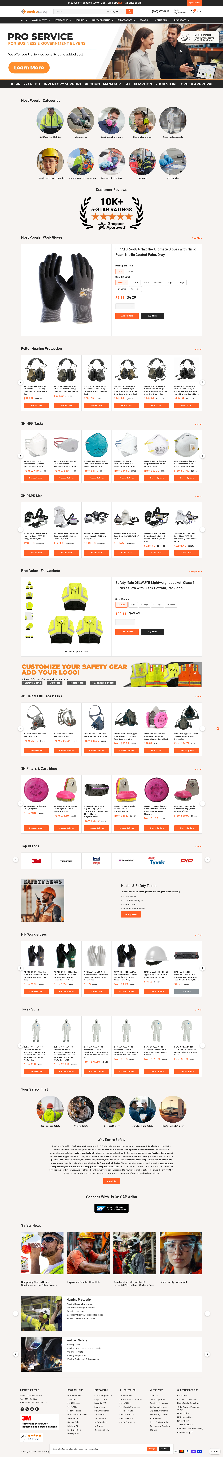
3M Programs (100, 1418)
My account (180, 12)
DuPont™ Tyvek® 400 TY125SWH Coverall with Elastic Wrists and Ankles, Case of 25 (155, 1051)
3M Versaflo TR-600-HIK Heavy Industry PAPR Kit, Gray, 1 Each (95, 536)
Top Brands (99, 1414)
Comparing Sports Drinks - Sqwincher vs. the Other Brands (39, 1283)
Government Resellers (160, 1426)
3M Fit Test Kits (126, 1411)
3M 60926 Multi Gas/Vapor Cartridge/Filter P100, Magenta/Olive (66, 809)
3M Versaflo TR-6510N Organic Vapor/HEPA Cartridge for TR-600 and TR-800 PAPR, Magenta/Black (96, 811)
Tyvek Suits (72, 1399)
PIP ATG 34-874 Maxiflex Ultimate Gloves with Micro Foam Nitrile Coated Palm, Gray (36, 976)
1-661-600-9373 (39, 1402)
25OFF (121, 2)
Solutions (161, 20)
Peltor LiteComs (127, 1418)
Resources (180, 20)
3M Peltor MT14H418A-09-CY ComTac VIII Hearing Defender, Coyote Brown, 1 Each (35, 390)
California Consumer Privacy (190, 1428)
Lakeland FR (72, 1426)
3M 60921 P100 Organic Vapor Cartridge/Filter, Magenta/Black (184, 809)
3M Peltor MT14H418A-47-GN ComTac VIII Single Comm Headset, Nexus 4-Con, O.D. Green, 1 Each (155, 390)
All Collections (100, 1422)
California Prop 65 (185, 1432)
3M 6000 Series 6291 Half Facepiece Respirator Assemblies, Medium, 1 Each (156, 736)
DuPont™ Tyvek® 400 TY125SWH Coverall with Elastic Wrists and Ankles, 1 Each (186, 1051)
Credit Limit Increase (159, 1403)
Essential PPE (100, 1403)
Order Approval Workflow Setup (188, 1408)
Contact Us (182, 1395)
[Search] (129, 11)
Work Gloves (39, 20)
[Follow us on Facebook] (22, 1409)
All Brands (98, 1426)
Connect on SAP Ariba (187, 1399)
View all (198, 349)
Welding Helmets (75, 1351)
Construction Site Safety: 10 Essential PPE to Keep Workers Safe (133, 1283)
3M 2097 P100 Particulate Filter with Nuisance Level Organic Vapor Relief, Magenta (155, 810)
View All (198, 846)
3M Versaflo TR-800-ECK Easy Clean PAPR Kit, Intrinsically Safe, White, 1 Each (185, 537)
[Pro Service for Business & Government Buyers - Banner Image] (111, 25)
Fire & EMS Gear (74, 1430)
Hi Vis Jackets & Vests (77, 1414)
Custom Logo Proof (103, 1395)
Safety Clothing (101, 20)
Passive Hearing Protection (80, 1304)
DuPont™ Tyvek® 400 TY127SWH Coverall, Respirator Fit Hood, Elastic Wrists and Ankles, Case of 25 (96, 1052)
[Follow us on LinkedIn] (37, 1409)
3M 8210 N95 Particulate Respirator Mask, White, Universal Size (155, 464)
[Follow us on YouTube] (32, 1409)
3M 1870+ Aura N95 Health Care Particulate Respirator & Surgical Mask (66, 464)
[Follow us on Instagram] (27, 1409)
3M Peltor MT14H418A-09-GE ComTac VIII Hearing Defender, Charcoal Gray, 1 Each (96, 390)
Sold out (187, 991)
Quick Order (194, 3)
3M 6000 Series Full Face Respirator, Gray (64, 735)
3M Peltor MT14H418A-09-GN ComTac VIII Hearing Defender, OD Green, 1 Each (66, 389)
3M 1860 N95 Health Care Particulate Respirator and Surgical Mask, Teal (96, 464)
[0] (192, 11)
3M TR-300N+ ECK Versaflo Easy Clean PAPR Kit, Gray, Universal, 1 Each (66, 536)
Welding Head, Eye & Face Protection (84, 1348)
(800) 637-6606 (160, 11)
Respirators (61, 20)
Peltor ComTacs (127, 1414)
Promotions (99, 1407)
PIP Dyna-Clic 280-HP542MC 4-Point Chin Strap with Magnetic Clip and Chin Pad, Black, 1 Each (186, 976)
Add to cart (127, 316)
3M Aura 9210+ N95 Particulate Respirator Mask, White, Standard (34, 464)
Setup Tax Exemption (159, 1422)
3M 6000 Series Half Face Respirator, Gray (35, 735)
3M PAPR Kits (72, 1407)
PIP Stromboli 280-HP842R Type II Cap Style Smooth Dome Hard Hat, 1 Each (156, 974)
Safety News (131, 914)
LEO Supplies (73, 1433)
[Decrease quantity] (118, 306)
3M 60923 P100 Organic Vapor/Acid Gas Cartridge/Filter (124, 809)
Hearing (79, 20)
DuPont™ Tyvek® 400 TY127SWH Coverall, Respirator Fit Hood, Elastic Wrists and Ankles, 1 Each (126, 1051)
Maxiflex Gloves (74, 1395)
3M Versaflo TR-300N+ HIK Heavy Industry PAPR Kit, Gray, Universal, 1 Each (35, 536)
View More (197, 238)
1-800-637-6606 (34, 1395)
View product (195, 571)
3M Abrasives (125, 20)
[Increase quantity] (132, 306)
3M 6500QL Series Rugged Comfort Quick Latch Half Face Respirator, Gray (125, 736)
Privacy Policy (183, 1421)
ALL (23, 20)
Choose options (36, 478)
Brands (144, 20)
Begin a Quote (100, 1399)
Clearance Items (102, 1430)
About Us (111, 1181)
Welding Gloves (74, 1344)
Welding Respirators (76, 1355)
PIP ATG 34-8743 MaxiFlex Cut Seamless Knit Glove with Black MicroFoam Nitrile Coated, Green (65, 976)
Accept (152, 1449)
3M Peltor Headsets (76, 1311)
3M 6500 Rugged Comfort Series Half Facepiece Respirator (186, 736)
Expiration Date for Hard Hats (83, 1282)
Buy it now (152, 316)
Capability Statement (159, 1411)
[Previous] (15, 119)
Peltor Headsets (74, 1411)
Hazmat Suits (73, 1422)
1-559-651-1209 (30, 1399)
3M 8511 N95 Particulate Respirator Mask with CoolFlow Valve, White (185, 464)
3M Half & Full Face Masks (131, 1399)
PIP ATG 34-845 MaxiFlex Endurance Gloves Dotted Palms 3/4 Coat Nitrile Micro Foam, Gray (125, 976)
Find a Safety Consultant (173, 1282)
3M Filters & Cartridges (130, 1407)
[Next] (207, 119)
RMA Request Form (185, 1417)
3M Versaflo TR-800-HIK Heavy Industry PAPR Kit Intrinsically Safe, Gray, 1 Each (155, 537)
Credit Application (158, 1399)
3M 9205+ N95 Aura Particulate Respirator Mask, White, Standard (124, 464)
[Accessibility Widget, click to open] (218, 728)
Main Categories (101, 1411)
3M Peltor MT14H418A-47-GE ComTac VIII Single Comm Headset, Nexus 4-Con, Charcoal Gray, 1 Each (186, 390)
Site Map (154, 1430)
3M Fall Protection (127, 1422)
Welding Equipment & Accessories (83, 1359)
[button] (207, 859)
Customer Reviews (158, 1407)
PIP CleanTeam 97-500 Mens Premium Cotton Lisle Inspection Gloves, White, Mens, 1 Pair (96, 976)
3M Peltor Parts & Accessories (81, 1318)
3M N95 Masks (73, 1403)
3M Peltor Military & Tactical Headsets (85, 1314)
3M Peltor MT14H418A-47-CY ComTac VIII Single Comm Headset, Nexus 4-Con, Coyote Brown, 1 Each (125, 390)
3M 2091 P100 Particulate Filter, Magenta (35, 807)
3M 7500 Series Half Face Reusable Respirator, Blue (95, 735)
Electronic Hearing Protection (81, 1307)
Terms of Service (185, 1424)
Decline (164, 1449)
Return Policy (183, 1413)
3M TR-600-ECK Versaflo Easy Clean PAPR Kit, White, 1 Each (126, 536)
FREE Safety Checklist (159, 1414)
